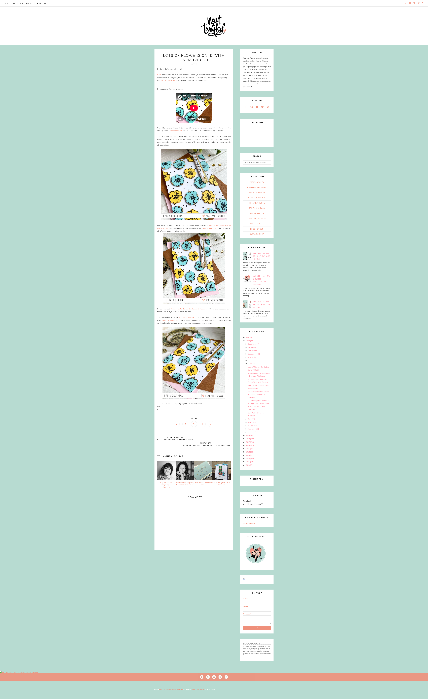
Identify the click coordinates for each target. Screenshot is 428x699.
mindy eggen (257, 229)
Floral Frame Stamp (169, 80)
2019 (248, 435)
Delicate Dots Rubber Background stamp (188, 309)
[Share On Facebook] (185, 424)
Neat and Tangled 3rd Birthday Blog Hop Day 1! (261, 304)
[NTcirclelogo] (255, 565)
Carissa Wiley (257, 182)
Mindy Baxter (257, 213)
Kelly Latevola (257, 203)
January (251, 432)
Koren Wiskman (257, 208)
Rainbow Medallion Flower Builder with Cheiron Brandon (258, 394)
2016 (248, 445)
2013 (248, 455)
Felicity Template (177, 690)
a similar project (175, 131)
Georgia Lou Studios (198, 690)
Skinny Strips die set (170, 320)
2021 (248, 337)
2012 (248, 458)
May (250, 419)
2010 (248, 465)
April (250, 422)
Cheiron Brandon (256, 187)
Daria (159, 75)
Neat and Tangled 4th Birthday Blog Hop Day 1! (261, 256)
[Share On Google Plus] (194, 424)
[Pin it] (203, 424)
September (253, 354)
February (252, 429)
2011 (248, 462)
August (251, 357)
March (250, 425)
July (250, 360)
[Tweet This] (177, 424)
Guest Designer (256, 198)
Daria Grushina (257, 192)
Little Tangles (249, 523)
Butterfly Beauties (187, 317)
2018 (248, 439)
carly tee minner (257, 218)
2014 (248, 452)
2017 (248, 442)
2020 (248, 341)
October (251, 350)
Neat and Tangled (165, 690)
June (250, 364)
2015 (248, 448)
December (252, 344)
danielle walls (257, 223)
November (252, 347)
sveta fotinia (257, 234)
